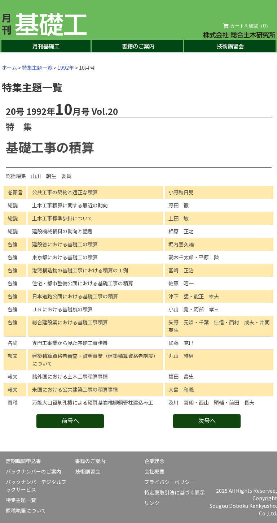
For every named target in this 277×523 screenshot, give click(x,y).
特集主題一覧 (37, 67)
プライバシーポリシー (169, 481)
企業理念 (154, 460)
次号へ (207, 420)
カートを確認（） (250, 26)
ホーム (9, 67)
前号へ (70, 420)
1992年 (65, 67)
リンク (151, 502)
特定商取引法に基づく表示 (174, 492)
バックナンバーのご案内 (33, 471)
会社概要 (154, 471)
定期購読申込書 (23, 460)
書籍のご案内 (138, 46)
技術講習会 (230, 46)
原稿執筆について (26, 510)
